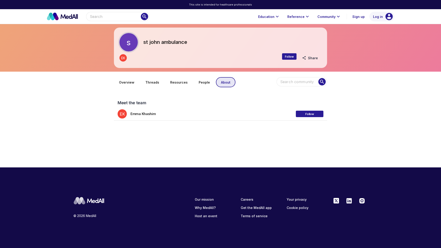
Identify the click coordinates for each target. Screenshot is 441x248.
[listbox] (220, 112)
